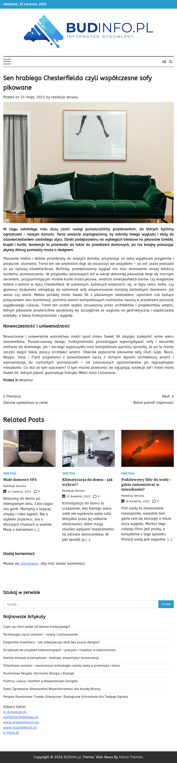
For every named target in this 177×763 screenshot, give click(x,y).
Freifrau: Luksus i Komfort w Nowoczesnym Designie (40, 681)
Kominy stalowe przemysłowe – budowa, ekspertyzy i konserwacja (51, 658)
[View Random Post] (164, 62)
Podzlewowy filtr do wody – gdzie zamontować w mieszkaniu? (146, 484)
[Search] (170, 62)
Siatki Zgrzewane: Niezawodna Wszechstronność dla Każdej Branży (52, 689)
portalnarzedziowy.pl (20, 717)
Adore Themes (130, 757)
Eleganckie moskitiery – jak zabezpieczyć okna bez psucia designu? (51, 642)
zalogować (29, 563)
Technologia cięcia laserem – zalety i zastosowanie (40, 634)
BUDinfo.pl (73, 757)
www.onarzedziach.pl (21, 722)
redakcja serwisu (64, 97)
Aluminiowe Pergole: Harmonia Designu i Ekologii (38, 673)
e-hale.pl (11, 733)
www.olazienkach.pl (20, 727)
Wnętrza (26, 380)
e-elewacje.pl (15, 712)
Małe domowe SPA (20, 479)
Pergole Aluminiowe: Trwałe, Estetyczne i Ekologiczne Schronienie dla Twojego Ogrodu (65, 697)
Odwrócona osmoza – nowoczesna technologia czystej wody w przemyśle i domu (61, 666)
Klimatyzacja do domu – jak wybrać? (87, 482)
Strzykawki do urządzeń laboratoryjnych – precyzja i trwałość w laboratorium (59, 650)
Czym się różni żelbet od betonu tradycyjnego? (36, 627)
